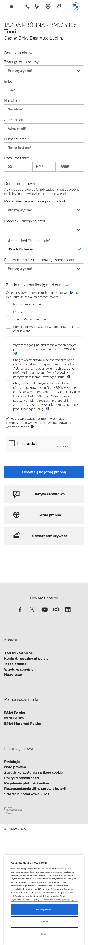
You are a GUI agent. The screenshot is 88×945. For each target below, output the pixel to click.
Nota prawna (15, 767)
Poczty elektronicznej (27, 304)
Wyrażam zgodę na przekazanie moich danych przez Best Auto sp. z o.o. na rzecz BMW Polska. (46, 347)
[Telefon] (27, 6)
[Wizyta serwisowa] (58, 6)
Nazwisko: (12, 100)
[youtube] (44, 613)
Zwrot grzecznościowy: (22, 61)
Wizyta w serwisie (18, 669)
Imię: (8, 81)
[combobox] (44, 70)
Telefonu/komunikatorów (30, 319)
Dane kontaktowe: (20, 52)
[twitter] (32, 613)
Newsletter (13, 674)
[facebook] (20, 613)
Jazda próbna (15, 663)
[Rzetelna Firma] (13, 810)
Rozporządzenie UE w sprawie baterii (35, 788)
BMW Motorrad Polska (22, 723)
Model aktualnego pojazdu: (25, 221)
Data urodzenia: (16, 158)
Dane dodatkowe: (19, 183)
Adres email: (14, 120)
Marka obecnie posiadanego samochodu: (35, 201)
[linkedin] (68, 613)
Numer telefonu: (16, 139)
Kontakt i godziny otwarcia (26, 658)
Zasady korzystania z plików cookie (33, 772)
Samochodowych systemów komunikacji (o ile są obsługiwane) (46, 329)
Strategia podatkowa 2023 (26, 794)
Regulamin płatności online (26, 783)
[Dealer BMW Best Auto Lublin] (76, 6)
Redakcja (12, 761)
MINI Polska (14, 718)
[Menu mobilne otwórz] (11, 6)
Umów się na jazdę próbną (44, 472)
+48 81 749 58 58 (19, 653)
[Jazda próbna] (48, 6)
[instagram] (56, 613)
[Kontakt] (38, 6)
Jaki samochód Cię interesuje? (27, 240)
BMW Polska (14, 712)
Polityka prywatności (21, 778)
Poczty (17, 312)
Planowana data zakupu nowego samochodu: (39, 259)
